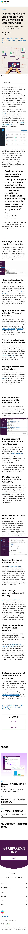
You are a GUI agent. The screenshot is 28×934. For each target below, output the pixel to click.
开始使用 (14, 858)
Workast (4, 378)
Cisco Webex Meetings (8, 328)
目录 (2, 76)
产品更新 (19, 40)
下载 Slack (4, 916)
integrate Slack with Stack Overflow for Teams (12, 645)
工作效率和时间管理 (9, 40)
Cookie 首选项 (12, 920)
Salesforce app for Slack (15, 566)
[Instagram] (9, 877)
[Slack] (5, 2)
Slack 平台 (7, 709)
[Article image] (14, 766)
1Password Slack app (17, 453)
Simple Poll (5, 355)
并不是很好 (14, 727)
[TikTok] (22, 877)
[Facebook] (12, 877)
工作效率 (4, 9)
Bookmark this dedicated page (11, 694)
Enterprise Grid (6, 113)
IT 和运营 (15, 38)
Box (22, 292)
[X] (15, 877)
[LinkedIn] (6, 877)
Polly (13, 355)
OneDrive (5, 294)
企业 (3, 38)
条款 (6, 920)
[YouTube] (19, 877)
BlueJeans (20, 328)
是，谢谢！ (14, 721)
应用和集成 (9, 38)
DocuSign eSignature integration (11, 600)
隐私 (2, 920)
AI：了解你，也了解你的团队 (13, 811)
